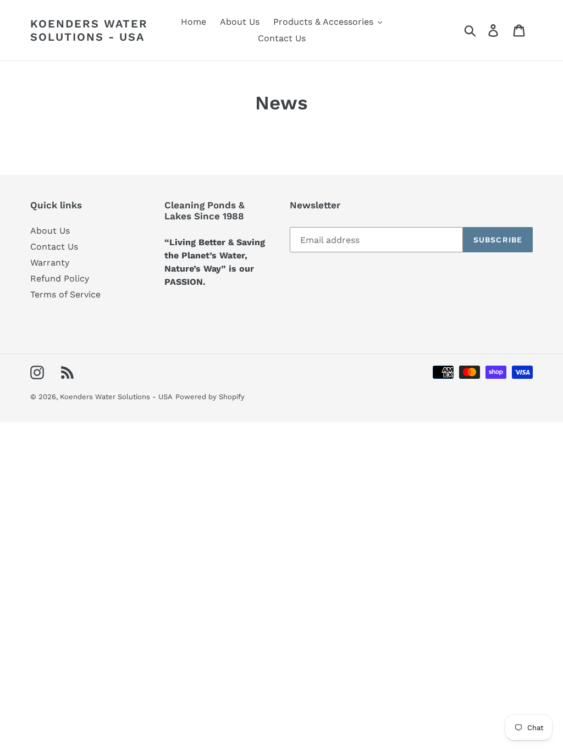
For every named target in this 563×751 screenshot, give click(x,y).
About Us (50, 230)
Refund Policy (59, 278)
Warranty (49, 262)
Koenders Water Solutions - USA (89, 30)
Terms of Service (65, 294)
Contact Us (54, 246)
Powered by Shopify (210, 397)
